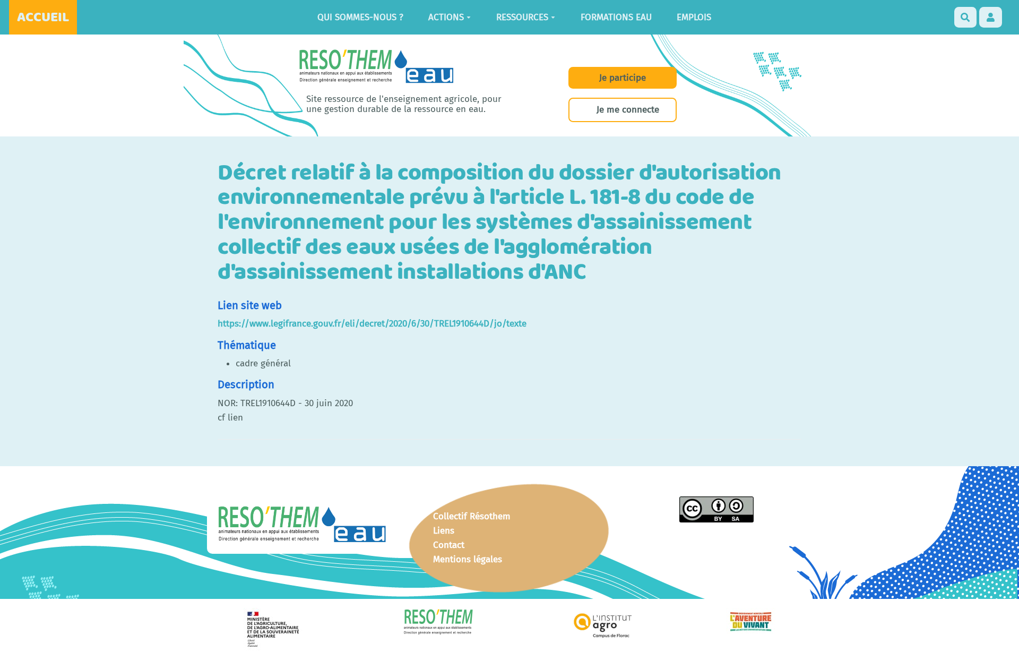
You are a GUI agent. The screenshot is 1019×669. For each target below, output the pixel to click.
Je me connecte (628, 109)
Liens (443, 530)
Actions (446, 17)
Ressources (522, 17)
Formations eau (616, 17)
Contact (448, 545)
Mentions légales (467, 559)
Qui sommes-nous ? (360, 17)
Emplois (694, 17)
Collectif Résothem (472, 516)
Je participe (622, 77)
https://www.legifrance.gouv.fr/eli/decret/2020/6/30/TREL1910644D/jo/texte (372, 323)
